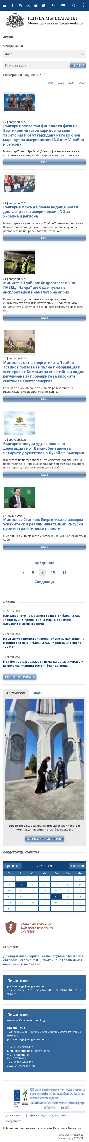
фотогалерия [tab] (15, 693)
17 (9, 896)
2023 (82, 82)
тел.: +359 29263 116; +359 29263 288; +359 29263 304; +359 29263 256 (44, 992)
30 (79, 902)
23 (79, 896)
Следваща (44, 581)
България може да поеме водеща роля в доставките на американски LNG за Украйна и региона (40, 212)
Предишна (44, 563)
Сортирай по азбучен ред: (22, 74)
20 (44, 896)
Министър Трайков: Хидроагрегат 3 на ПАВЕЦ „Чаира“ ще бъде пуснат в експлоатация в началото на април (39, 287)
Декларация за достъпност (49, 1115)
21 (56, 896)
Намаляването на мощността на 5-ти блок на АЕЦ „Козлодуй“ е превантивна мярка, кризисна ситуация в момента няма (42, 620)
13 (44, 890)
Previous (11, 717)
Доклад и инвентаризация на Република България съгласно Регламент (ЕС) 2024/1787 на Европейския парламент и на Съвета (43, 960)
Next (78, 717)
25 (21, 902)
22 (67, 896)
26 (32, 902)
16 (79, 890)
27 (44, 902)
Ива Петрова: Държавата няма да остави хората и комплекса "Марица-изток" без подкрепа (43, 664)
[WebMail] (63, 5)
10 (53, 572)
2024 (71, 82)
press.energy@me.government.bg (28, 986)
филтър (78, 65)
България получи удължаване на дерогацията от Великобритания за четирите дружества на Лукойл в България (43, 448)
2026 (51, 82)
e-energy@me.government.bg (26, 1020)
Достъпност (15, 1115)
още (44, 162)
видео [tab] (37, 693)
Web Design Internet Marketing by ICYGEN (70, 1136)
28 (56, 902)
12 (32, 890)
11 (65, 572)
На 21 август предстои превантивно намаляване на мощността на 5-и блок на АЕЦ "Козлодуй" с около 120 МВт (43, 643)
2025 (61, 82)
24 (9, 902)
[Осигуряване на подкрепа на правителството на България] (49, 1098)
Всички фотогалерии (44, 839)
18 (21, 896)
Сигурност (13, 1121)
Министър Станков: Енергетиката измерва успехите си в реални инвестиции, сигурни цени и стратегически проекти (43, 524)
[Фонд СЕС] (29, 927)
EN (53, 5)
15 (67, 890)
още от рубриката (20, 677)
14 (56, 890)
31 (9, 908)
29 (67, 902)
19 (32, 896)
